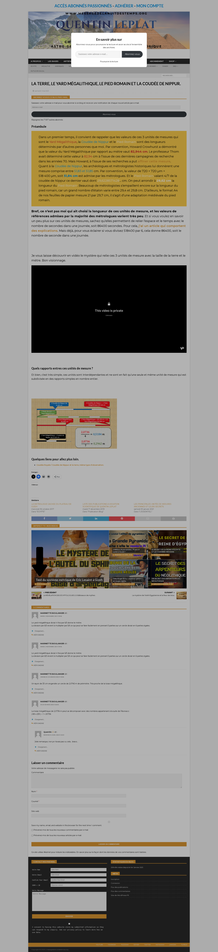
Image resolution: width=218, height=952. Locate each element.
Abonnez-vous (132, 54)
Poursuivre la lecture (109, 61)
